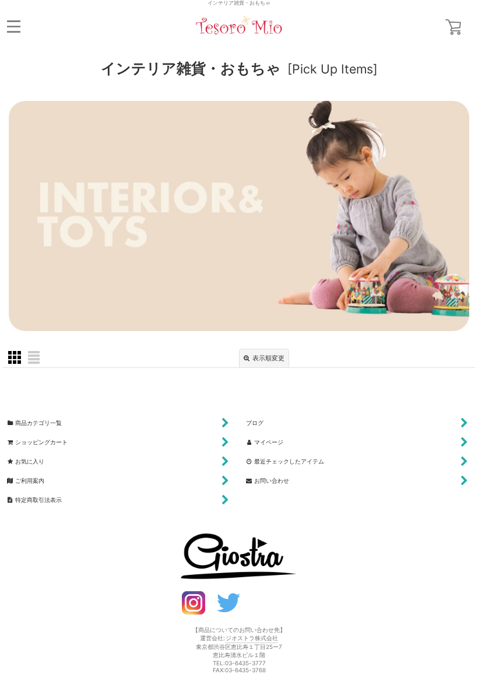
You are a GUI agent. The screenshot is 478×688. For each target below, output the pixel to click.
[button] (13, 26)
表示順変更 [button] (268, 358)
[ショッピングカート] (453, 27)
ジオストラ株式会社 (252, 637)
